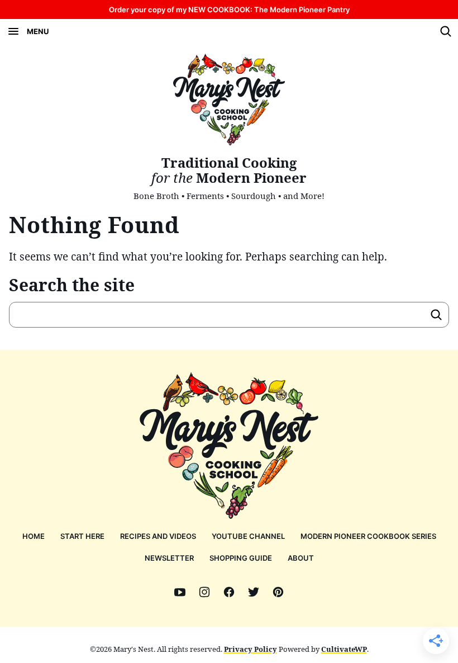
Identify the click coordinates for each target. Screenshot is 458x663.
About (301, 557)
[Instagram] (204, 592)
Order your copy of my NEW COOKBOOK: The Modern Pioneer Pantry (229, 9)
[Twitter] (253, 592)
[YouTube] (180, 592)
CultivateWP (344, 649)
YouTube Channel (248, 536)
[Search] (445, 31)
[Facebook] (229, 592)
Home (33, 536)
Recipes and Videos (158, 536)
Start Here (82, 536)
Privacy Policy (250, 649)
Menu (38, 31)
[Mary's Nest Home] (229, 99)
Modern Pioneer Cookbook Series (368, 536)
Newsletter (169, 557)
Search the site (72, 285)
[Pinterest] (278, 592)
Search (436, 314)
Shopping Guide (240, 557)
